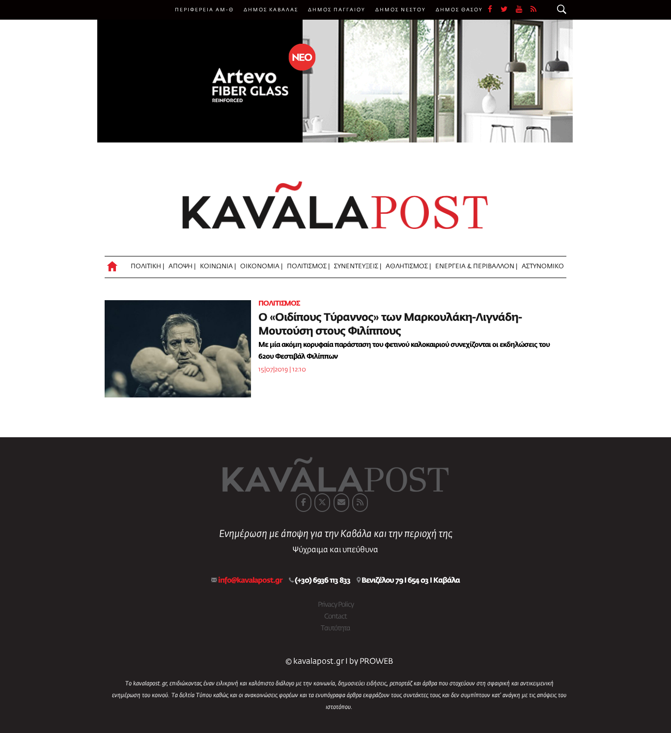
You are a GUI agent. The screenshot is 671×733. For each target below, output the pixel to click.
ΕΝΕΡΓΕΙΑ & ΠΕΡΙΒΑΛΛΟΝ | (476, 266)
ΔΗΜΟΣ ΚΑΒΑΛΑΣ (271, 9)
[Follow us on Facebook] (494, 10)
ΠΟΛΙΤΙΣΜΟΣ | (308, 266)
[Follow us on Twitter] (508, 10)
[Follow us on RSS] (534, 10)
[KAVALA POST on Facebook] (303, 502)
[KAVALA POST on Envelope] (341, 502)
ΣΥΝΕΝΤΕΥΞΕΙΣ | (357, 266)
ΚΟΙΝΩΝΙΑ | (218, 266)
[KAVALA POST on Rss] (360, 502)
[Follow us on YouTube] (523, 10)
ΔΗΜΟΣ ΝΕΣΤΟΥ (400, 9)
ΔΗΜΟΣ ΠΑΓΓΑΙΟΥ (336, 9)
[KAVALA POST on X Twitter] (322, 502)
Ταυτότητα (335, 628)
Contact (335, 616)
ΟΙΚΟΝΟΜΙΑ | (261, 266)
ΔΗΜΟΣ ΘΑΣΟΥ (459, 9)
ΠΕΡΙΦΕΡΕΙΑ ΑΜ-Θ (204, 9)
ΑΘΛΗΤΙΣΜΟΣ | (408, 266)
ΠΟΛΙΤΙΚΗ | (147, 266)
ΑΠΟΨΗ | (182, 266)
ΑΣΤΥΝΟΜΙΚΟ (543, 266)
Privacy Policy (336, 604)
